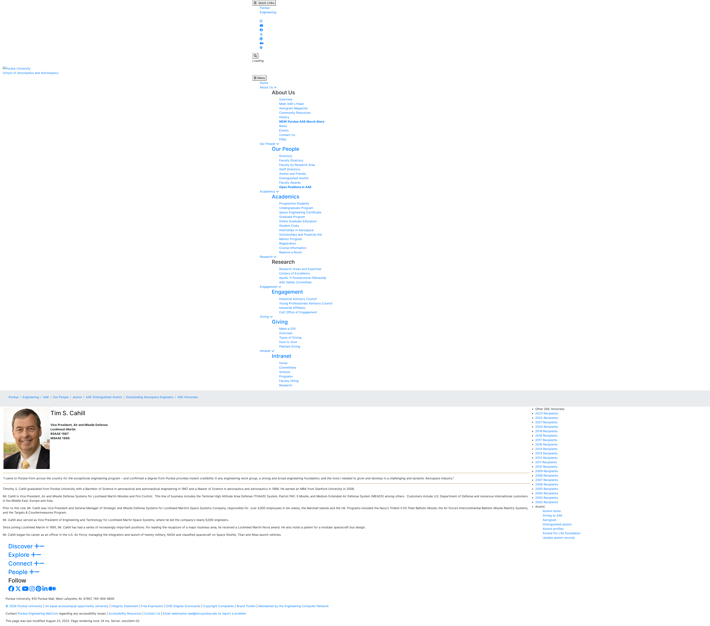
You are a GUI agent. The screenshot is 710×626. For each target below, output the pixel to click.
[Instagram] (261, 21)
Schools (284, 372)
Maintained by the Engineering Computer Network (293, 606)
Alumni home (552, 511)
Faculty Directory (291, 160)
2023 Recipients (546, 413)
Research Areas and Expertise (300, 269)
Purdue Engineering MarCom (38, 613)
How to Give (288, 342)
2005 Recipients (546, 489)
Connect (21, 563)
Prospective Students (294, 203)
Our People (268, 144)
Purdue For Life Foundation (561, 533)
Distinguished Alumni (293, 178)
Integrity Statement (124, 606)
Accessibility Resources (125, 613)
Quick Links (265, 3)
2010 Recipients (546, 466)
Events (284, 130)
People (18, 572)
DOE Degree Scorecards (183, 606)
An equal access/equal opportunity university (77, 606)
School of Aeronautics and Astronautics (30, 73)
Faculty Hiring (289, 381)
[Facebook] (261, 30)
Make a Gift (287, 328)
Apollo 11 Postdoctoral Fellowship (302, 278)
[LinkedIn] (261, 39)
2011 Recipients (546, 462)
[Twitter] (261, 34)
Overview (285, 99)
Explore (19, 554)
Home (264, 83)
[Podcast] (261, 48)
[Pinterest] (38, 590)
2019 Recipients (546, 431)
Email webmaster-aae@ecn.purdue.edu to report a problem (204, 613)
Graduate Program (292, 217)
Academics (268, 191)
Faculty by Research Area (297, 165)
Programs (286, 376)
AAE (46, 397)
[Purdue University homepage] (17, 68)
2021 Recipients (546, 422)
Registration (287, 243)
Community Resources (295, 112)
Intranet (265, 351)
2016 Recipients (546, 444)
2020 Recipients (546, 426)
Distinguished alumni (557, 524)
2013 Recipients (546, 453)
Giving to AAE (552, 515)
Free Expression (152, 606)
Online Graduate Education (298, 221)
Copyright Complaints (218, 606)
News (283, 126)
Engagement (269, 286)
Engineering (268, 12)
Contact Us (287, 135)
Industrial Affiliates (292, 308)
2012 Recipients (546, 458)
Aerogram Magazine (293, 108)
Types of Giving (290, 337)
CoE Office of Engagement (298, 312)
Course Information (292, 248)
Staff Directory (289, 169)
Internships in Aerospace (296, 230)
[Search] (255, 55)
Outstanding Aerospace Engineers (149, 397)
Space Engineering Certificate (300, 212)
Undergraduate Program (296, 208)
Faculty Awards (290, 182)
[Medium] (261, 43)
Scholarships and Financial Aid (300, 234)
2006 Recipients (546, 484)
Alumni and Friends (292, 174)
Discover (21, 546)
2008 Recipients (546, 475)
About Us (267, 87)
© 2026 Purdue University (24, 606)
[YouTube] (261, 25)
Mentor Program (290, 239)
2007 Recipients (546, 480)
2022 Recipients (546, 418)
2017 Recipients (546, 440)
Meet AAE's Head (291, 104)
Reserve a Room (290, 252)
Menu (260, 78)
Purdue (265, 8)
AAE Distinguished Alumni (104, 397)
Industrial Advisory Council (298, 299)
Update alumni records (559, 537)
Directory (285, 156)
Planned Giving (289, 346)
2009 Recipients (546, 471)
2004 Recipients (546, 493)
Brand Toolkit (246, 606)
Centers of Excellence (294, 273)
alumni (77, 397)
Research (266, 257)
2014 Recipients (546, 449)
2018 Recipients (546, 435)
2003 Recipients (546, 498)
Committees (287, 367)
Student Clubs (289, 225)
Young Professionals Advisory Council (305, 303)
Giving (265, 316)
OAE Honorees (188, 397)
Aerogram (550, 520)
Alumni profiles (553, 529)
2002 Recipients (546, 502)
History (284, 117)
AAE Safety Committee (295, 282)
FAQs (282, 139)
